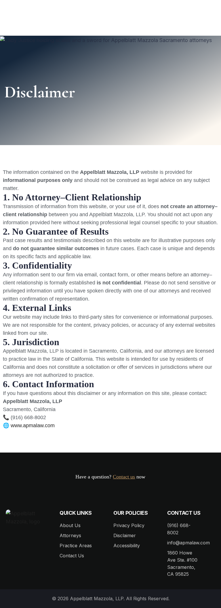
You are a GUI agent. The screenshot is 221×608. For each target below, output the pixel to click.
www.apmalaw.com (33, 425)
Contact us (124, 477)
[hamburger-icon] (207, 21)
